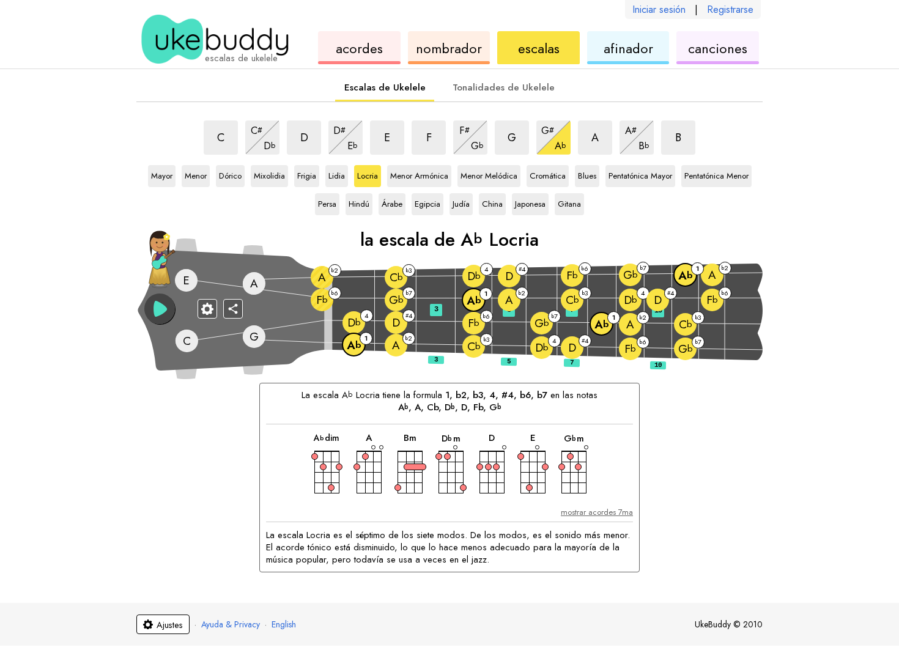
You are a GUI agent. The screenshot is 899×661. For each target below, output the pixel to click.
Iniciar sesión (659, 9)
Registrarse (730, 9)
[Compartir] (233, 309)
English (284, 624)
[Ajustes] (207, 309)
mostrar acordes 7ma (597, 512)
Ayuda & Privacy (230, 624)
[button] (159, 309)
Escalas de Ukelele (385, 87)
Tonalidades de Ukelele (504, 87)
